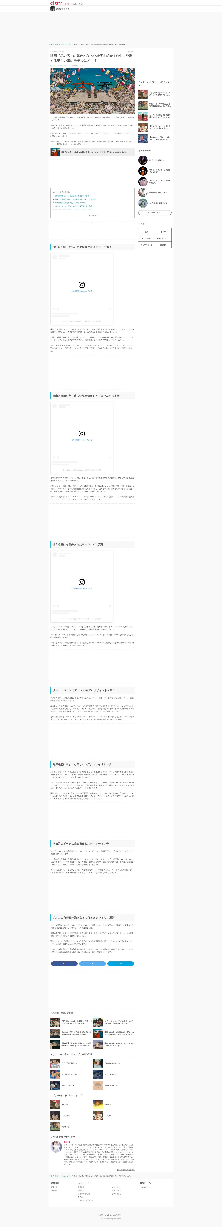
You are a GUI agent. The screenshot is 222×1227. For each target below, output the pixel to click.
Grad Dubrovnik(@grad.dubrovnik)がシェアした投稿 (82, 321)
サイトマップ (116, 1190)
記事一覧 (54, 1187)
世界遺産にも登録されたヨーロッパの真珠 (70, 202)
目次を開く (92, 215)
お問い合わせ (116, 1194)
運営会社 (81, 1187)
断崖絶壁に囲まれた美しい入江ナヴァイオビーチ (73, 209)
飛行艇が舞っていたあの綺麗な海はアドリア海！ (73, 196)
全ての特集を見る (154, 213)
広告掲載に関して (84, 1194)
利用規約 (81, 1197)
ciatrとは (81, 1190)
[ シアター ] (68, 4)
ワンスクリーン (145, 1187)
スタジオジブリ (62, 9)
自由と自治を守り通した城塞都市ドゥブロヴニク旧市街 (75, 199)
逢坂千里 (67, 1142)
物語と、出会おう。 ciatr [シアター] (111, 1215)
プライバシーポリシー (85, 1200)
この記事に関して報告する (126, 1170)
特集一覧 (54, 1190)
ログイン (115, 1187)
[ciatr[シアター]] (56, 4)
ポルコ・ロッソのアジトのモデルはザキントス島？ (73, 206)
